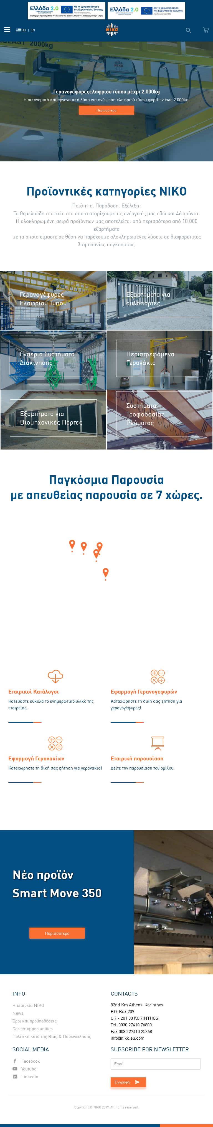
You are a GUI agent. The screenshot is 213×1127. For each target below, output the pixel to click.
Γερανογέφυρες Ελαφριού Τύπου (43, 298)
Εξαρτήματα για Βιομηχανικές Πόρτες (51, 418)
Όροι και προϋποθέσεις (34, 1021)
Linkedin (29, 1076)
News (18, 1013)
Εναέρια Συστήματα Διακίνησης (47, 358)
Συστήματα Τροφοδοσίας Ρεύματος (145, 414)
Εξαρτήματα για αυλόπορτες (148, 298)
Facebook (30, 1061)
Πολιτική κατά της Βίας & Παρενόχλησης (51, 1036)
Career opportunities (32, 1028)
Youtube (28, 1069)
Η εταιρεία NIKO (28, 1005)
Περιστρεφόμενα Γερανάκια (150, 358)
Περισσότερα (106, 110)
